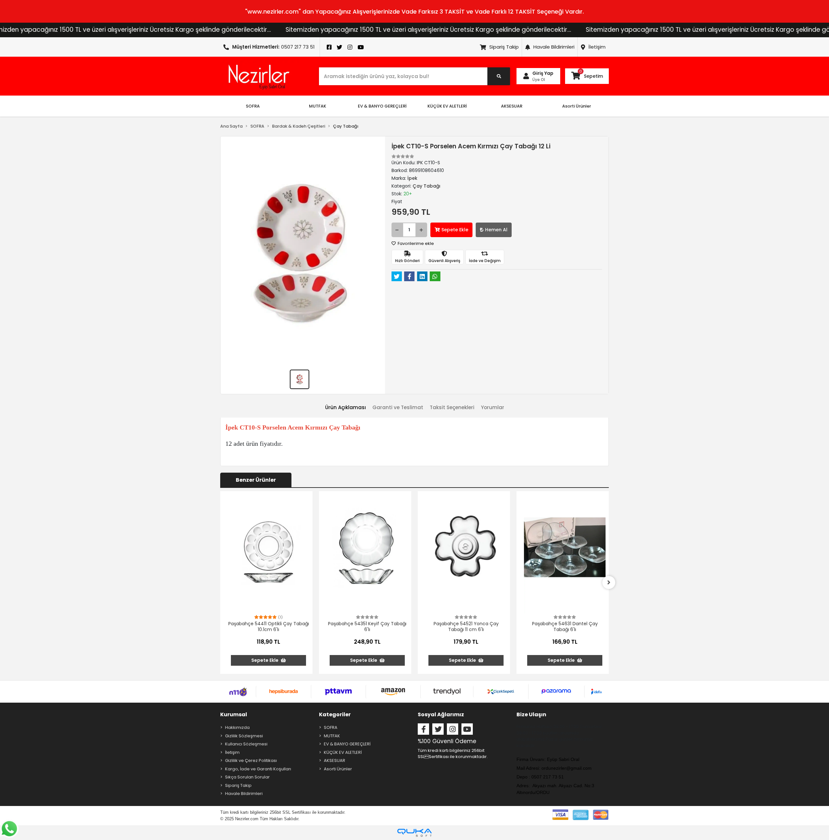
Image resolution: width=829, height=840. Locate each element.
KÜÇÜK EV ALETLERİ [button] (447, 106)
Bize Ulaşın (531, 714)
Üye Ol (538, 79)
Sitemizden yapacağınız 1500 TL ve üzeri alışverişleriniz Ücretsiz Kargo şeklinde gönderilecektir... (370, 29)
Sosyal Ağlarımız (441, 714)
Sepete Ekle (454, 229)
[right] (609, 582)
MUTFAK (332, 736)
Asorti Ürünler (338, 769)
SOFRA (330, 727)
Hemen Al (496, 229)
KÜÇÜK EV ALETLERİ (343, 752)
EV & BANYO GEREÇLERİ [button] (382, 106)
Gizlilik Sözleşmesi (244, 736)
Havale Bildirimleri (553, 46)
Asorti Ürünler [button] (576, 106)
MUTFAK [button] (317, 106)
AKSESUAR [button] (511, 106)
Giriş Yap (542, 73)
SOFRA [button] (253, 106)
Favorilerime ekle (415, 243)
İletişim (597, 46)
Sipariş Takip (504, 46)
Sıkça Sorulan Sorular (247, 777)
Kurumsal (233, 714)
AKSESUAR (334, 760)
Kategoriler (335, 714)
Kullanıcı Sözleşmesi (246, 744)
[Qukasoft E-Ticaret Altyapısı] (414, 833)
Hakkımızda (237, 727)
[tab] (345, 408)
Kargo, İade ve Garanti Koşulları (258, 769)
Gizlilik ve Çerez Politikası (251, 760)
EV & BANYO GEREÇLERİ (347, 744)
